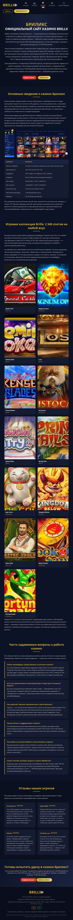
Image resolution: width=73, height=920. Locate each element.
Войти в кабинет (44, 880)
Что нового (52, 4)
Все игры (25, 4)
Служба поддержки (63, 4)
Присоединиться (21, 11)
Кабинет (8, 11)
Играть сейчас (29, 78)
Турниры (43, 5)
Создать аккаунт (29, 880)
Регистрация (44, 77)
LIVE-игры (34, 4)
